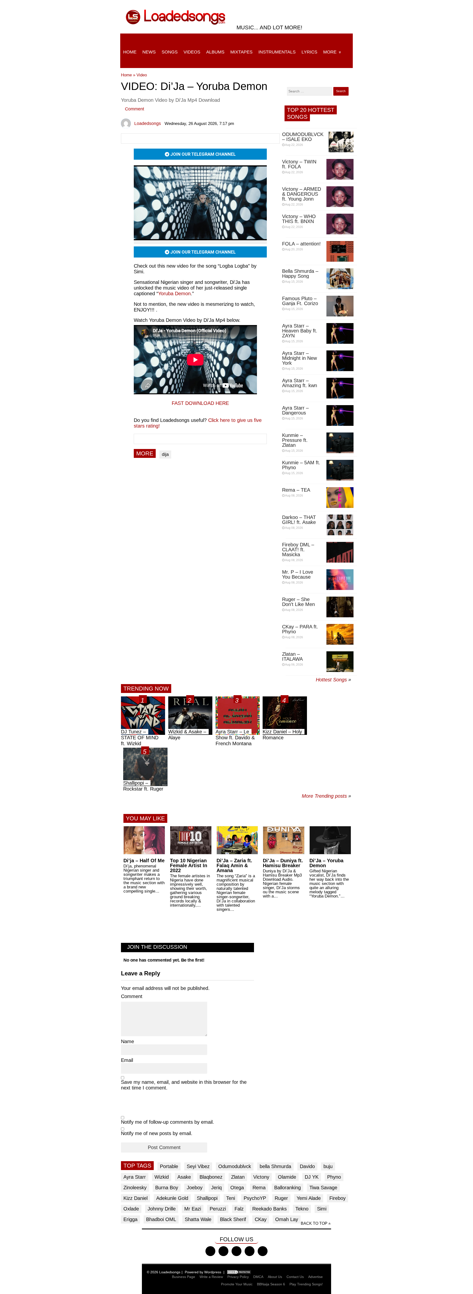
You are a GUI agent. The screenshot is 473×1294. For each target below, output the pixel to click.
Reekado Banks (269, 1208)
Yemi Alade (309, 1198)
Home (129, 52)
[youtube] (249, 1251)
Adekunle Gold (172, 1198)
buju (328, 1166)
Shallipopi (207, 1198)
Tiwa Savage (323, 1187)
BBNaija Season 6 (271, 1284)
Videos (192, 52)
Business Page (183, 1277)
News (149, 52)
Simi (321, 1208)
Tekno (301, 1208)
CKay (261, 1219)
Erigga (130, 1219)
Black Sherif (233, 1219)
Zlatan (238, 1177)
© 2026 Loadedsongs (163, 1272)
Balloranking (287, 1187)
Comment (134, 108)
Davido (307, 1166)
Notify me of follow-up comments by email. (167, 1122)
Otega (237, 1187)
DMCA (258, 1277)
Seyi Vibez (198, 1166)
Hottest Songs (331, 679)
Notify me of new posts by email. (156, 1133)
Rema (259, 1187)
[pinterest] (263, 1251)
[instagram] (236, 1251)
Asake (184, 1177)
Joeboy (195, 1187)
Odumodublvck (234, 1166)
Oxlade (131, 1208)
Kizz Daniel (135, 1198)
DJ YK (312, 1177)
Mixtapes (241, 52)
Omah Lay (286, 1219)
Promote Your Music (237, 1284)
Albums (215, 52)
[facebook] (210, 1251)
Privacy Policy (238, 1277)
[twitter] (223, 1251)
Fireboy (337, 1198)
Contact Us (295, 1277)
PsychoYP (255, 1198)
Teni (230, 1198)
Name (127, 1041)
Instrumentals (277, 52)
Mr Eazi (192, 1208)
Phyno (334, 1177)
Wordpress (212, 1272)
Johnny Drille (162, 1208)
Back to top (314, 1223)
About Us (275, 1277)
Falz (239, 1208)
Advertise (315, 1277)
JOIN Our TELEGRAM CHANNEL (202, 154)
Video (141, 75)
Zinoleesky (135, 1187)
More (330, 52)
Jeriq (216, 1187)
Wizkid (161, 1177)
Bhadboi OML (161, 1219)
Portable (169, 1166)
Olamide (287, 1177)
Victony (261, 1177)
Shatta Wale (198, 1219)
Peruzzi (218, 1208)
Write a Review (211, 1277)
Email (127, 1060)
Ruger (281, 1198)
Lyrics (309, 52)
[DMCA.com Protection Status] (239, 1272)
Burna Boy (166, 1187)
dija (165, 454)
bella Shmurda (275, 1166)
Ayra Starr (134, 1177)
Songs (170, 52)
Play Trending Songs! (306, 1284)
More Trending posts (326, 796)
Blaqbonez (211, 1177)
